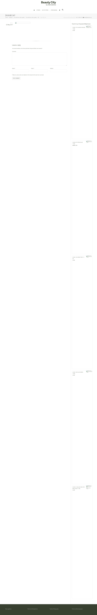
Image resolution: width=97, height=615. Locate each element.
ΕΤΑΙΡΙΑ (38, 10)
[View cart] (59, 10)
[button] (62, 10)
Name (13, 68)
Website (51, 68)
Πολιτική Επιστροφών (77, 609)
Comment (14, 51)
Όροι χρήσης (8, 609)
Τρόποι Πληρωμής (54, 609)
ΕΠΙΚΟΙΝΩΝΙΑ (54, 10)
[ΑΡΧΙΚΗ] (34, 10)
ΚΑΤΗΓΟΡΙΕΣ (45, 10)
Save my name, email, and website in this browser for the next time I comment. (28, 74)
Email (32, 68)
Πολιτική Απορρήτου (33, 609)
